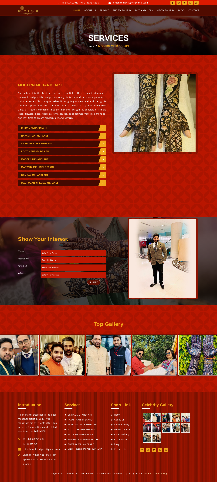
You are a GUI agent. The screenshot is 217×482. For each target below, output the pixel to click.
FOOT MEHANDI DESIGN (35, 151)
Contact (193, 10)
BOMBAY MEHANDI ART (34, 175)
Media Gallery (144, 10)
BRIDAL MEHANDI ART (34, 128)
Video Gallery (165, 10)
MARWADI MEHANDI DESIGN (37, 167)
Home (91, 46)
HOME (76, 10)
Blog (181, 10)
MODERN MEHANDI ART (34, 159)
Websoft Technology (156, 473)
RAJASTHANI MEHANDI (34, 135)
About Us (90, 10)
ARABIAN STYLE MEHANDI (36, 143)
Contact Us (120, 449)
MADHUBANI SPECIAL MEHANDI (39, 183)
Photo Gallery (122, 10)
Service (104, 10)
